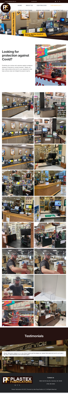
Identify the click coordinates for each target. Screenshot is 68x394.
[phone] (59, 1)
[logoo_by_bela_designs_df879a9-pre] (6, 3)
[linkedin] (55, 1)
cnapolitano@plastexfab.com (10, 1)
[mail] (57, 1)
